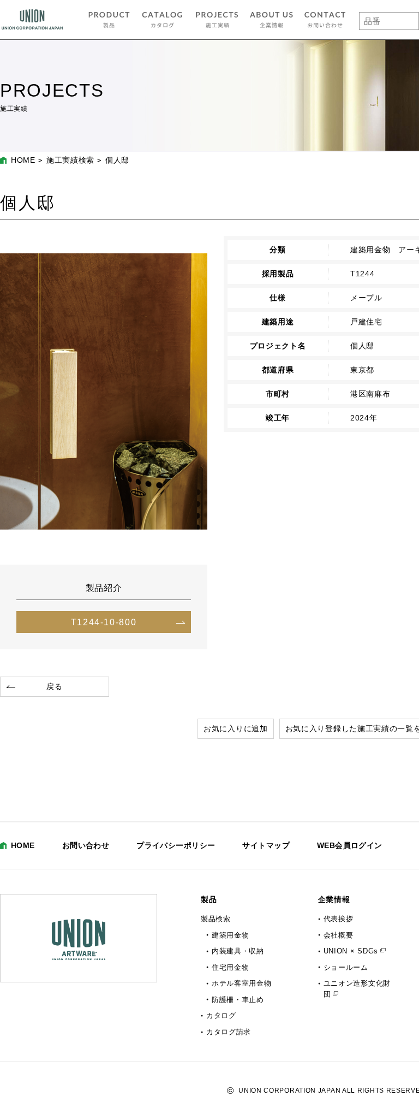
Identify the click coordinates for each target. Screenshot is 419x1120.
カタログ (221, 1015)
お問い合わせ (86, 845)
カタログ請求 (228, 1032)
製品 (209, 899)
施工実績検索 (70, 160)
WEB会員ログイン (349, 845)
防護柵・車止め (238, 999)
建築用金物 (230, 935)
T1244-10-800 (103, 622)
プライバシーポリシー (175, 845)
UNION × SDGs (351, 951)
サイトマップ (266, 845)
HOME (23, 160)
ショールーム (346, 967)
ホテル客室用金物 (242, 983)
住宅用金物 (230, 967)
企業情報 (334, 899)
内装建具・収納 (238, 951)
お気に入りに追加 (235, 728)
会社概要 (339, 935)
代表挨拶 (339, 919)
